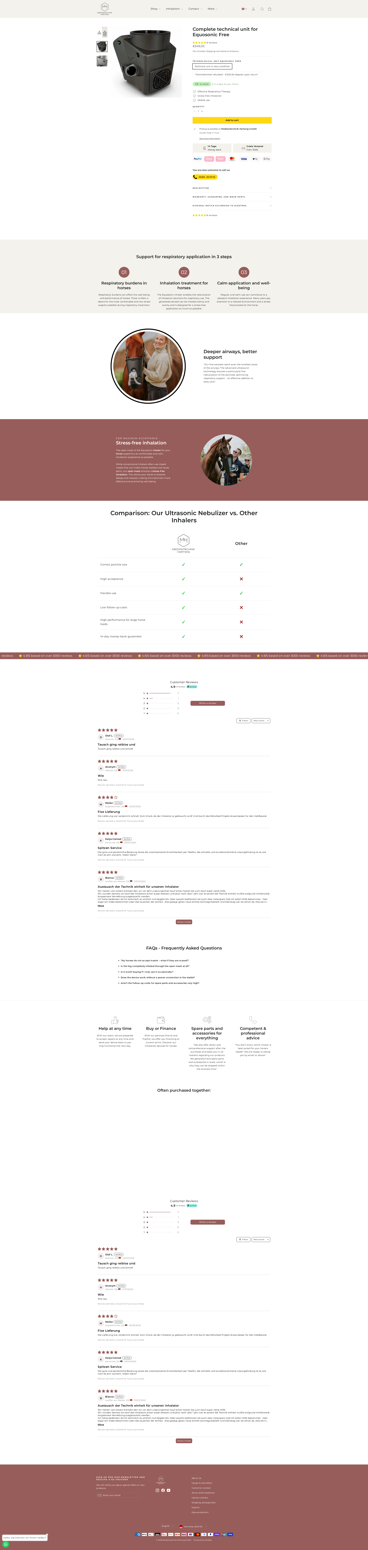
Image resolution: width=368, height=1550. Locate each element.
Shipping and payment (204, 1502)
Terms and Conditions (203, 1493)
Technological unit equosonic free (217, 61)
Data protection (200, 1512)
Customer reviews (201, 1488)
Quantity (199, 107)
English (165, 1526)
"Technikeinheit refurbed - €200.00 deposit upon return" (226, 74)
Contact (194, 8)
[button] (244, 9)
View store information (209, 138)
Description (201, 188)
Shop (154, 8)
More (211, 8)
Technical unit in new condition (212, 66)
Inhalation (173, 8)
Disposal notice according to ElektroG (220, 206)
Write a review (207, 703)
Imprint (196, 1507)
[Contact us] (5, 1544)
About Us (196, 1478)
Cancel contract (200, 1497)
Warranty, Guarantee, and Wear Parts (219, 197)
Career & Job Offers (202, 1483)
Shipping (210, 51)
